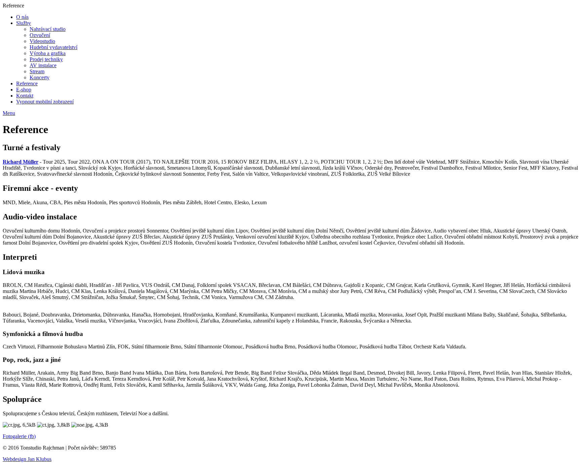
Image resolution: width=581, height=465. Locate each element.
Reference (27, 83)
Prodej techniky (46, 59)
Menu (9, 113)
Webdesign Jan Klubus (27, 459)
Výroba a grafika (48, 53)
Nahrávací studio (48, 29)
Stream (37, 71)
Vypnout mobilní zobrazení (45, 101)
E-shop (23, 89)
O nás (22, 17)
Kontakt (24, 95)
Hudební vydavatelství (53, 47)
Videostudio (42, 41)
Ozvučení (40, 35)
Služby (23, 23)
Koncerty (39, 77)
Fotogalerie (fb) (19, 436)
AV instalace (43, 65)
